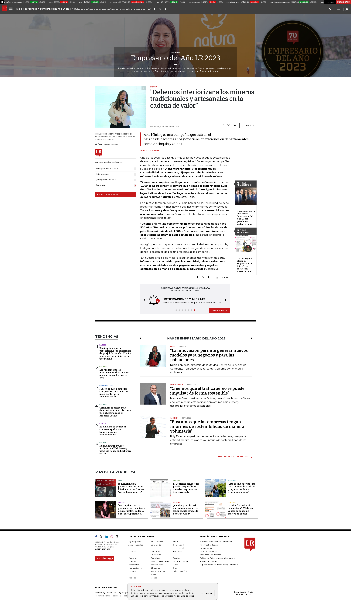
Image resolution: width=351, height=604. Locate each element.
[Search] (330, 9)
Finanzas (132, 561)
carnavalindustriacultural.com (108, 596)
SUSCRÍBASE (343, 2)
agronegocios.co (126, 592)
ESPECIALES (31, 9)
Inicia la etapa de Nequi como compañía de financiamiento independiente (112, 430)
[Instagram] (113, 537)
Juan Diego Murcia (149, 150)
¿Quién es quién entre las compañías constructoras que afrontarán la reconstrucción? (113, 393)
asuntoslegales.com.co (105, 592)
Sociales (132, 578)
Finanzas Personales (160, 561)
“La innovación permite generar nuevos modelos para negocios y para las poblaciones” (209, 355)
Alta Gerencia (157, 541)
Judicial (176, 502)
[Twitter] (160, 9)
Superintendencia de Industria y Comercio (219, 565)
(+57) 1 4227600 (102, 549)
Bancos (102, 345)
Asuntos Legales (135, 545)
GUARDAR (249, 126)
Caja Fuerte (156, 545)
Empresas (132, 558)
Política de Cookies (184, 596)
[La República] (4, 9)
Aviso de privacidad (208, 551)
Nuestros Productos (209, 545)
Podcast (132, 571)
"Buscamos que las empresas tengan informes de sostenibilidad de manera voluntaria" (207, 426)
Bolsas (102, 442)
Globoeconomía (180, 561)
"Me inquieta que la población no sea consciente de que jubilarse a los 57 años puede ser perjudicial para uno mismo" (115, 353)
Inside (175, 565)
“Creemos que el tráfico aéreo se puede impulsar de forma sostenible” (207, 391)
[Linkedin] (235, 125)
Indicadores (133, 565)
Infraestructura (157, 565)
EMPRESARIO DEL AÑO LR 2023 (55, 9)
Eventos (176, 558)
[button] (144, 300)
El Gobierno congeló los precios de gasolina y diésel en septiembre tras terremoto (186, 488)
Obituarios (155, 568)
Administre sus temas (108, 194)
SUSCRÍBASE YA (219, 310)
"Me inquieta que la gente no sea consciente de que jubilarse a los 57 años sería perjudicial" (131, 509)
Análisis (176, 541)
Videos (154, 578)
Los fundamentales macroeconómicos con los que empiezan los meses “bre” (114, 374)
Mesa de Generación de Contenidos (216, 541)
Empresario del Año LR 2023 (175, 58)
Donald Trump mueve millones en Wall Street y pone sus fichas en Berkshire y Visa (115, 449)
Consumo (232, 502)
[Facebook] (154, 9)
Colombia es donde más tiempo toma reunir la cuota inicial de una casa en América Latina (115, 411)
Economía (177, 551)
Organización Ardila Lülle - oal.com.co (244, 593)
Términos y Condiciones (210, 555)
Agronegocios (134, 541)
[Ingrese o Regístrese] (347, 9)
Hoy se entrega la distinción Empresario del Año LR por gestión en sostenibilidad (246, 217)
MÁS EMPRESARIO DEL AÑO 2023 (234, 457)
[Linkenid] (166, 9)
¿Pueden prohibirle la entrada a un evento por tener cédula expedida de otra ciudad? (186, 509)
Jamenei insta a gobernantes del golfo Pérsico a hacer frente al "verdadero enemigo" (131, 488)
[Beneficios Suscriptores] (338, 9)
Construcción (106, 385)
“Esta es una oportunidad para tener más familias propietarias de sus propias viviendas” (241, 488)
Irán (120, 480)
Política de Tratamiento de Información (217, 558)
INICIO (19, 9)
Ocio (175, 568)
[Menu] (11, 8)
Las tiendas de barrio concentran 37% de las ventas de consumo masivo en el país (240, 509)
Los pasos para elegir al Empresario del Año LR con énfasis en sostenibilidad (245, 265)
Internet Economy (136, 568)
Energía (176, 480)
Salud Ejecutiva (180, 571)
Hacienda (103, 366)
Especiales (155, 558)
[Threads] (118, 537)
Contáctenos (206, 548)
